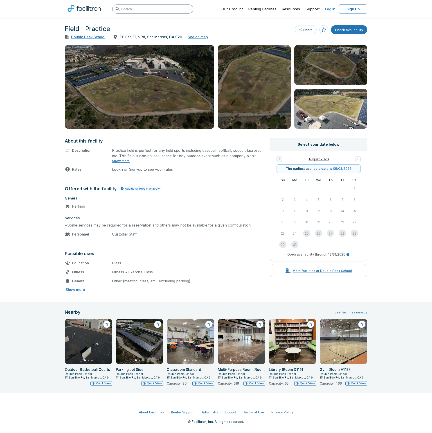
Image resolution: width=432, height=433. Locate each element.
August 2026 (319, 159)
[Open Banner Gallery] (139, 87)
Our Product (232, 9)
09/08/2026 (342, 168)
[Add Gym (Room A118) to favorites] (361, 324)
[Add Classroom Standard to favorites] (208, 324)
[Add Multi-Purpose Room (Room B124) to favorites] (259, 324)
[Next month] (358, 159)
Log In (330, 9)
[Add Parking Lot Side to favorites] (157, 324)
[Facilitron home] (84, 13)
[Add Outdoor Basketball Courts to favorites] (106, 324)
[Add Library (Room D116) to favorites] (310, 324)
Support (312, 9)
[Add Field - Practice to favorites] (323, 29)
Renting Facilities (262, 9)
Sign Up (353, 9)
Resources (291, 9)
